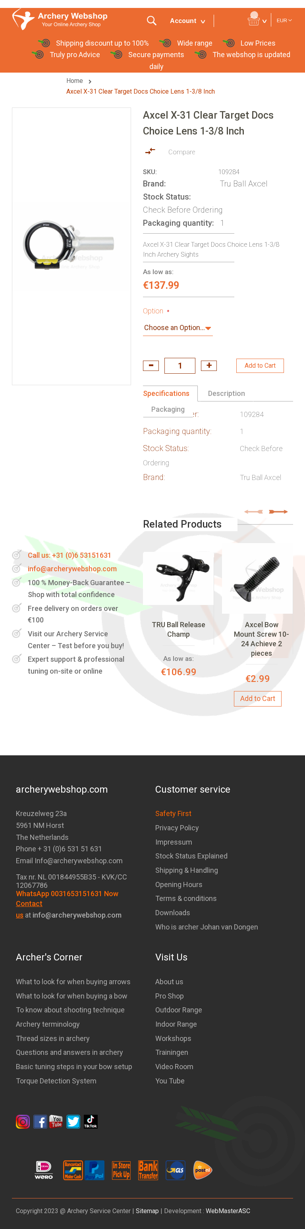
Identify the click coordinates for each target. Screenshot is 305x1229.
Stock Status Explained (191, 856)
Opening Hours (179, 884)
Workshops (173, 1038)
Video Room (174, 1066)
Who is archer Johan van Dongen (206, 927)
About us (169, 981)
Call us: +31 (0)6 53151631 (70, 555)
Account (183, 20)
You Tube (170, 1081)
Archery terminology (48, 1024)
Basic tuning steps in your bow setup (74, 1066)
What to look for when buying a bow (71, 996)
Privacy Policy (177, 828)
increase (209, 366)
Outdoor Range (178, 1010)
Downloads (172, 912)
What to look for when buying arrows (73, 981)
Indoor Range (176, 1024)
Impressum (173, 842)
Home (75, 80)
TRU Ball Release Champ (178, 629)
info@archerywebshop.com (72, 569)
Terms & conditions (186, 898)
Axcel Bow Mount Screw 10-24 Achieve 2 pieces (261, 639)
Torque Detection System (56, 1081)
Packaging (168, 409)
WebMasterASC (228, 1211)
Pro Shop (169, 996)
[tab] (170, 393)
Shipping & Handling (186, 870)
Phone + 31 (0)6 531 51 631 (59, 849)
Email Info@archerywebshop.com (69, 860)
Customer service (192, 789)
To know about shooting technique (70, 1010)
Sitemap (147, 1211)
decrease (151, 366)
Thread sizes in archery (53, 1038)
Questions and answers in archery (69, 1052)
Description (226, 393)
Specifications (166, 393)
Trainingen (171, 1052)
